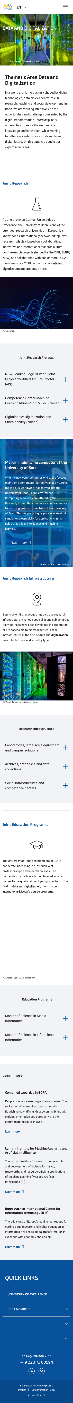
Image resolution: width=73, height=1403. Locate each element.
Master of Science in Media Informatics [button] (25, 1018)
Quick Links (21, 1277)
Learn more (12, 1131)
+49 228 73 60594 (36, 1362)
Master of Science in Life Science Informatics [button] (30, 1037)
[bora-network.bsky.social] (42, 1371)
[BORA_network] (32, 1371)
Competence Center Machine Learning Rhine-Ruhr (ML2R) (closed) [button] (33, 400)
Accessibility (34, 1395)
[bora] (7, 7)
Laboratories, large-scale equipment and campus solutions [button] (32, 747)
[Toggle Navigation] (65, 6)
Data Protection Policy (43, 1390)
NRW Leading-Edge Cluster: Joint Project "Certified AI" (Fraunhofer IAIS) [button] (30, 379)
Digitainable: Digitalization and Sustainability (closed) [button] (28, 419)
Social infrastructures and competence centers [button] (24, 785)
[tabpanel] (36, 39)
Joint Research (15, 183)
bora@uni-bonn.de (36, 1356)
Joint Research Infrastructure (28, 578)
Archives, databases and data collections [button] (27, 766)
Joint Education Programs (25, 824)
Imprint (22, 1390)
